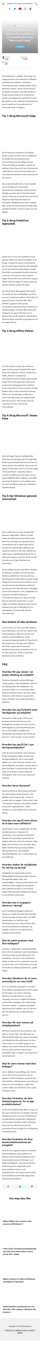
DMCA (32, 1330)
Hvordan (20, 47)
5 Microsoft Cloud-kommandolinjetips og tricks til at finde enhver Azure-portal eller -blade (19, 1251)
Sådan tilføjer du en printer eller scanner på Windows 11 (17, 1222)
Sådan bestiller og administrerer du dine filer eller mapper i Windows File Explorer (19, 1309)
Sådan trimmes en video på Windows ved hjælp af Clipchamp (19, 1280)
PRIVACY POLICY (22, 1330)
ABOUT (20, 1333)
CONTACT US (10, 1330)
